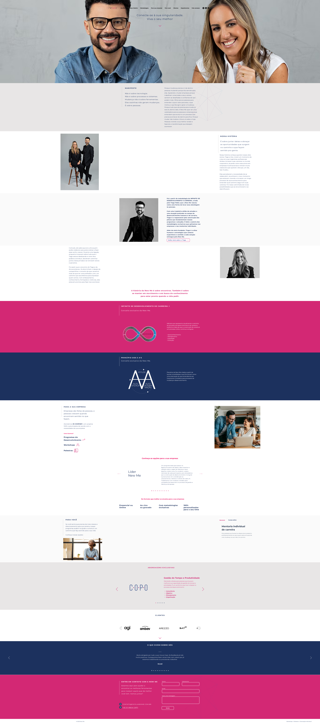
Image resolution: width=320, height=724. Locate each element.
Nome (164, 681)
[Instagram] (203, 8)
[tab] (222, 520)
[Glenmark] (164, 670)
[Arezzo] (153, 670)
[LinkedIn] (206, 8)
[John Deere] (157, 670)
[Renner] (155, 670)
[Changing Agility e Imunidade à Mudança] (157, 490)
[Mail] (120, 704)
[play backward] (121, 628)
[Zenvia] (166, 670)
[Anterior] (119, 473)
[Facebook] (211, 8)
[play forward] (199, 628)
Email (163, 688)
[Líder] (151, 490)
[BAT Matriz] (159, 670)
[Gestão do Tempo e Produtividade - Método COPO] (155, 490)
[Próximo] (200, 473)
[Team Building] (164, 490)
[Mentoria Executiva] (159, 490)
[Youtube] (208, 8)
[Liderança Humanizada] (168, 490)
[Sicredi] (151, 670)
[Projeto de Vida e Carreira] (166, 490)
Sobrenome (185, 681)
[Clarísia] (168, 670)
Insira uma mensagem (168, 695)
